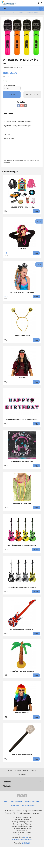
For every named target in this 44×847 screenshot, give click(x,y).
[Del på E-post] (25, 105)
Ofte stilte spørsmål (28, 805)
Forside (3, 13)
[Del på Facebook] (18, 105)
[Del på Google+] (22, 105)
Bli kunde (18, 770)
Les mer (26, 837)
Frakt (6, 801)
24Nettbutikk (26, 843)
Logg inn (34, 770)
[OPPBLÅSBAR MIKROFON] (22, 37)
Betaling (25, 770)
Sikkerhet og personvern (32, 801)
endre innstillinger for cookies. (22, 839)
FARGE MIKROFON (9, 85)
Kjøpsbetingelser (16, 801)
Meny (6, 8)
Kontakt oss (22, 774)
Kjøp (13, 94)
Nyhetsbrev (15, 805)
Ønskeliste (33, 94)
